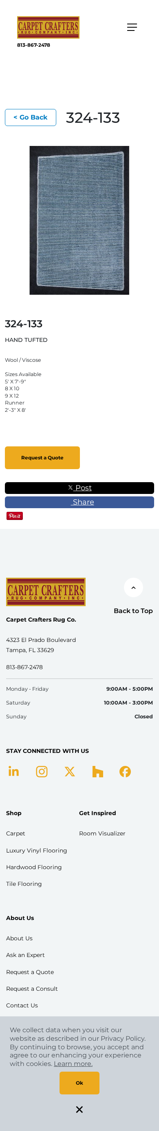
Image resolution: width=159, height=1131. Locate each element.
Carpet (15, 833)
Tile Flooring (24, 883)
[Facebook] (125, 771)
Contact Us (22, 1005)
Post (82, 487)
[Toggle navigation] (132, 27)
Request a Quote (42, 458)
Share (82, 502)
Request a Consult (32, 988)
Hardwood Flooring (34, 867)
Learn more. (73, 1064)
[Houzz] (97, 771)
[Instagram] (42, 771)
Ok (79, 1083)
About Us (19, 938)
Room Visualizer (102, 833)
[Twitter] (70, 771)
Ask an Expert (25, 955)
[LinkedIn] (14, 771)
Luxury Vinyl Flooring (36, 850)
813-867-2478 (33, 45)
